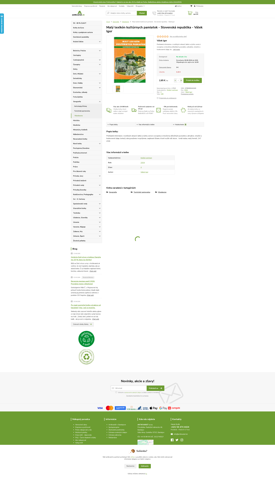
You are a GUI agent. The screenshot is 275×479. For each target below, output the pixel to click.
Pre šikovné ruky (79, 171)
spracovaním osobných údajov (133, 392)
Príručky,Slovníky (79, 190)
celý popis (176, 50)
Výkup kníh (130, 6)
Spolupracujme (113, 427)
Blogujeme (139, 6)
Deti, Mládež (78, 74)
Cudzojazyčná (78, 60)
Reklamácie (112, 438)
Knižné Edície (78, 42)
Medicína (76, 125)
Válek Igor (188, 92)
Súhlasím (145, 466)
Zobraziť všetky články (80, 324)
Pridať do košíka (192, 80)
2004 (186, 90)
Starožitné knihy (79, 208)
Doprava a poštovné (90, 6)
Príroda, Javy (78, 176)
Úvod (108, 22)
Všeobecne (79, 116)
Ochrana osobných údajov (117, 432)
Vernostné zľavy (77, 6)
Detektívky (77, 78)
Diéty (75, 69)
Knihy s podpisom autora (83, 32)
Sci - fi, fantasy (79, 199)
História (76, 120)
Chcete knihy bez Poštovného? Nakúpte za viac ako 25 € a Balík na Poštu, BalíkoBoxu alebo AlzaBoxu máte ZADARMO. (137, 2)
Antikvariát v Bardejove (117, 425)
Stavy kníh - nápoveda (83, 435)
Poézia (75, 157)
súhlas (132, 457)
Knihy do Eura (78, 28)
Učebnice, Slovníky (80, 218)
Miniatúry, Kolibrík (80, 130)
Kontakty (122, 6)
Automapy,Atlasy (80, 106)
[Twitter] (178, 441)
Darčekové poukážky (81, 37)
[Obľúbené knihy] (191, 6)
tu (146, 474)
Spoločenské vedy (80, 204)
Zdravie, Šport (78, 236)
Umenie (76, 222)
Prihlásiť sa (154, 388)
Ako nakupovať (112, 6)
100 (162, 94)
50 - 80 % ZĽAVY (79, 23)
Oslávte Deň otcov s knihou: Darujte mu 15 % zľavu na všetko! (86, 258)
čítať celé (93, 271)
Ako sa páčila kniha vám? (178, 36)
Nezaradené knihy (80, 139)
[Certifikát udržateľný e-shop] (86, 339)
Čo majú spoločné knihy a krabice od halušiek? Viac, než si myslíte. (86, 306)
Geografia (77, 101)
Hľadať (142, 13)
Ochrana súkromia (114, 435)
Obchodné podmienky (116, 430)
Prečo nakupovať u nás (83, 430)
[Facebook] (173, 441)
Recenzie (102, 6)
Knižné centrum (172, 90)
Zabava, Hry (77, 231)
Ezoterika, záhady (80, 92)
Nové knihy (77, 144)
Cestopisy (77, 55)
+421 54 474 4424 (164, 13)
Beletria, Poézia (79, 51)
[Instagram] (182, 441)
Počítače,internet (80, 153)
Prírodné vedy (78, 185)
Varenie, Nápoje (79, 227)
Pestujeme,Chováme (81, 148)
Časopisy (76, 64)
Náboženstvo (78, 134)
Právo (75, 167)
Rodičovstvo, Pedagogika (83, 194)
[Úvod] (87, 13)
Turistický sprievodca (82, 111)
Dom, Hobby (78, 83)
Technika (76, 213)
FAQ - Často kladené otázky (85, 438)
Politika (76, 162)
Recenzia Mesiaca (88, 277)
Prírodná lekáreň (79, 181)
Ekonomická (77, 88)
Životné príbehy (79, 241)
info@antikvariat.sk (181, 434)
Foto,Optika (78, 97)
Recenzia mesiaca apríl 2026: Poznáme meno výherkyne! (83, 282)
